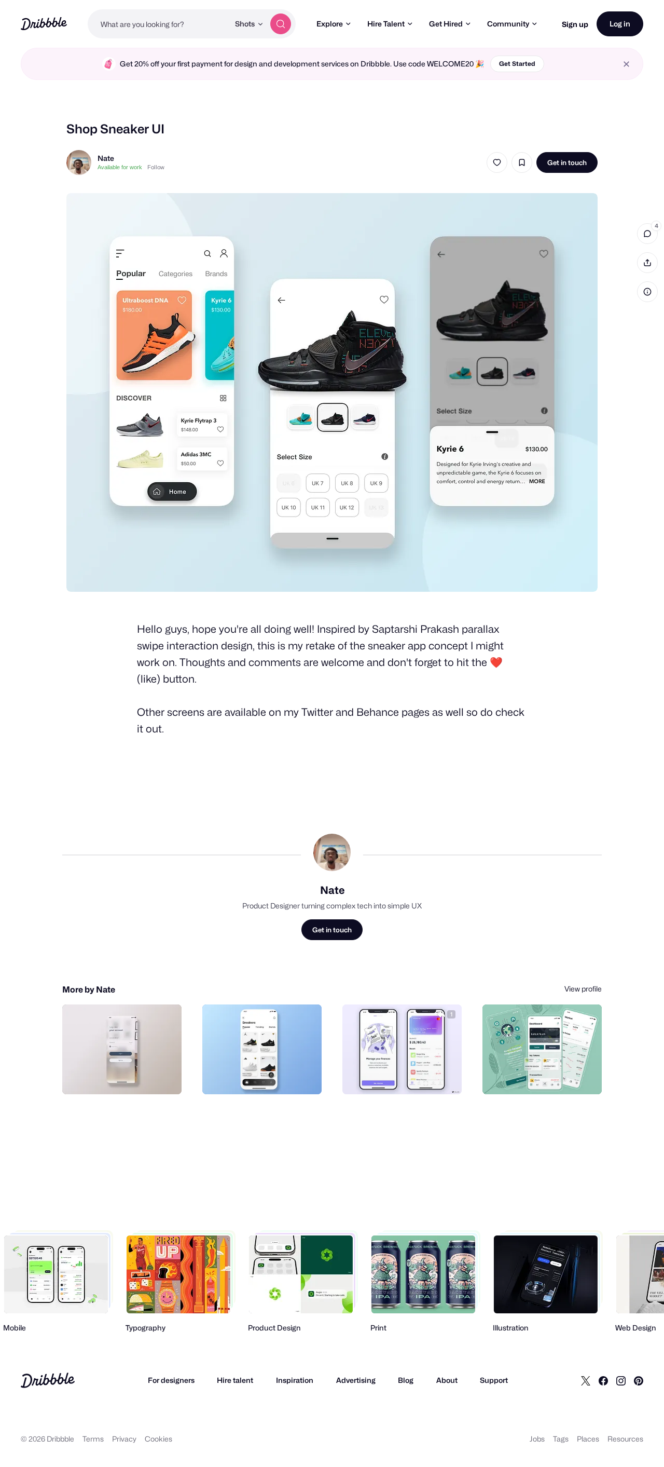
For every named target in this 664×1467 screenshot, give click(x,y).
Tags (561, 1438)
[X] (585, 1380)
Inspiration (294, 1380)
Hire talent (235, 1380)
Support (494, 1380)
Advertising (356, 1380)
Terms (93, 1438)
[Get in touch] (121, 1075)
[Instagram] (621, 1380)
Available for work (120, 167)
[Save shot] (521, 162)
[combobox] (158, 24)
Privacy (124, 1438)
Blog (405, 1380)
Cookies (158, 1438)
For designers (171, 1380)
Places (588, 1438)
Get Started (517, 63)
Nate (106, 158)
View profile (583, 988)
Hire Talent (386, 23)
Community (508, 23)
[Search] (280, 23)
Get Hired (446, 23)
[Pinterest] (638, 1380)
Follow (155, 167)
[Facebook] (603, 1380)
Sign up (575, 24)
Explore (329, 23)
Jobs (537, 1438)
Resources (625, 1438)
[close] (626, 64)
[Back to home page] (44, 23)
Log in (620, 23)
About (447, 1380)
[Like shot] (497, 162)
